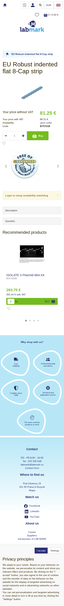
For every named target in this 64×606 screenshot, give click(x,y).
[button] (26, 320)
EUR (48, 5)
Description (11, 210)
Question (10, 221)
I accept (41, 550)
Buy (41, 135)
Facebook (34, 505)
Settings (55, 550)
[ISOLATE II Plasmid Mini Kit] (32, 255)
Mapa (32, 490)
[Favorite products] (37, 15)
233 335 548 (34, 461)
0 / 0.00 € (52, 14)
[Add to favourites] (4, 143)
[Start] (7, 54)
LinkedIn (34, 511)
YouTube (34, 516)
